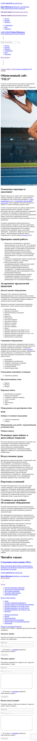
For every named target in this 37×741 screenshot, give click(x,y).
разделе (25, 235)
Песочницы (8, 623)
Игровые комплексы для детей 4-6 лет (17, 608)
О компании (9, 25)
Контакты (8, 29)
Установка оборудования (13, 593)
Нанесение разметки (11, 594)
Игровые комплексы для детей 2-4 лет (17, 606)
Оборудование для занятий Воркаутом (17, 621)
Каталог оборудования (8, 598)
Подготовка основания (12, 591)
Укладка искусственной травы (14, 589)
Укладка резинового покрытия (14, 587)
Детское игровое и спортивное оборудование (19, 604)
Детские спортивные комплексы (15, 603)
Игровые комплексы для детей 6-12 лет (17, 610)
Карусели (8, 611)
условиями (14, 649)
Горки (6, 601)
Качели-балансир (10, 618)
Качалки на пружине (11, 614)
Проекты (7, 22)
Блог (6, 27)
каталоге (30, 349)
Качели (7, 616)
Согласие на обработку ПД (23, 69)
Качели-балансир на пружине (14, 620)
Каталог (7, 20)
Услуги (7, 18)
